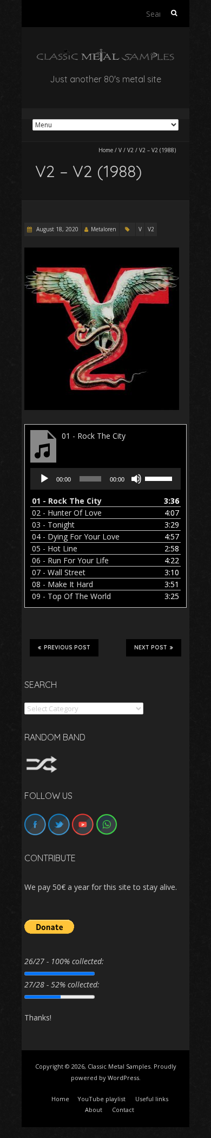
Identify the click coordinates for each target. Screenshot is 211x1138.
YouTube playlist (101, 1099)
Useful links (151, 1099)
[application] (105, 479)
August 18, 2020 (56, 229)
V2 (130, 150)
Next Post (150, 647)
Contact (123, 1110)
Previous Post (67, 647)
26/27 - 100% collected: (64, 961)
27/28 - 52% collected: (62, 984)
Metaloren (103, 229)
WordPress (123, 1078)
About (93, 1110)
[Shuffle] (41, 761)
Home (105, 150)
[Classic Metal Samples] (105, 54)
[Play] (44, 478)
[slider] (160, 477)
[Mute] (136, 478)
